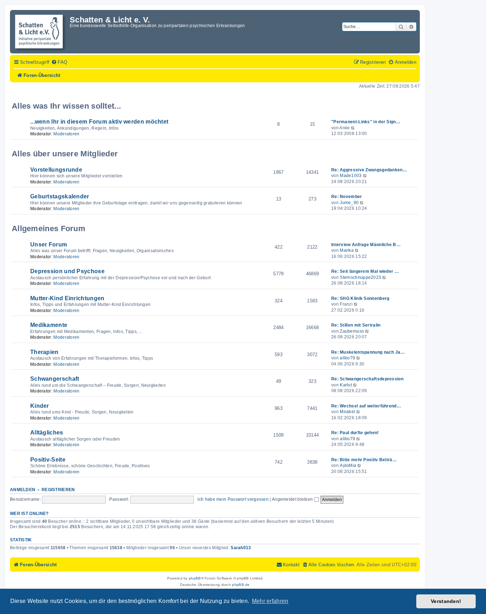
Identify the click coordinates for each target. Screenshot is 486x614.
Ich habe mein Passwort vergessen (233, 499)
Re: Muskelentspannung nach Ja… (368, 352)
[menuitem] (59, 62)
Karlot (346, 385)
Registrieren (58, 490)
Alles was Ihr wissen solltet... (66, 106)
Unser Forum (48, 244)
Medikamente (48, 325)
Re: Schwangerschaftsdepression (367, 378)
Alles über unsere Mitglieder (65, 153)
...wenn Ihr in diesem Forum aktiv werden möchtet (99, 122)
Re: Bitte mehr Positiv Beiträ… (364, 459)
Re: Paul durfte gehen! (355, 432)
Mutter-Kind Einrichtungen (67, 298)
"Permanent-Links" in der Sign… (365, 121)
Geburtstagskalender (59, 196)
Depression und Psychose (67, 271)
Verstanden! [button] (446, 601)
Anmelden (22, 490)
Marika (347, 250)
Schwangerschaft (54, 379)
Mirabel (347, 411)
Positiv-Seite (47, 460)
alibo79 (347, 357)
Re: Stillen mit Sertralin (356, 325)
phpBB (195, 578)
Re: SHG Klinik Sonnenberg (360, 298)
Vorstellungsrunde (56, 170)
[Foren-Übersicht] (41, 32)
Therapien (44, 352)
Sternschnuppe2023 (360, 277)
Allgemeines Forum (48, 228)
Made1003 (350, 175)
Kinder (39, 406)
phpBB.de (240, 585)
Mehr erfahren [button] (270, 601)
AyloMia (348, 465)
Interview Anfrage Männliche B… (366, 244)
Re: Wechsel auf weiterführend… (366, 406)
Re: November (346, 196)
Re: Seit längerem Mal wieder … (365, 271)
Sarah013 (241, 547)
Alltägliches (46, 433)
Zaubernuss (352, 331)
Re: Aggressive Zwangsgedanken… (369, 169)
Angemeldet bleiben (293, 499)
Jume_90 (349, 202)
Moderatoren (66, 133)
